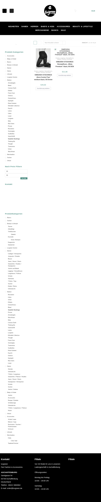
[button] (84, 464)
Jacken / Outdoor (13, 389)
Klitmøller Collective (13, 106)
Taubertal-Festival (13, 443)
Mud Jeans (11, 123)
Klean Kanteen (12, 103)
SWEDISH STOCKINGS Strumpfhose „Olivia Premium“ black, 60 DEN (65, 64)
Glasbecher (11, 245)
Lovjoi (9, 116)
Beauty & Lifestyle (83, 26)
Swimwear (11, 278)
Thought (10, 144)
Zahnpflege (11, 229)
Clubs (9, 438)
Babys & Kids (47, 26)
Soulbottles (11, 133)
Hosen (10, 410)
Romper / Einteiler (13, 400)
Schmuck (10, 429)
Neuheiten (13, 26)
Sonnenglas (11, 131)
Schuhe (10, 276)
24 (91, 42)
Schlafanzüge (12, 403)
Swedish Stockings (46, 72)
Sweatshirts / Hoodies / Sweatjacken (14, 265)
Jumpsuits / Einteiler (14, 256)
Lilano (9, 113)
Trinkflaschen (12, 231)
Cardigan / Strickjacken (14, 253)
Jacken (10, 395)
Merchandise (42, 30)
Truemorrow (11, 146)
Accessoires (63, 26)
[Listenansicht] (39, 42)
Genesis (10, 95)
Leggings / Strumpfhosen (45, 71)
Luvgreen (10, 118)
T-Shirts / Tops (12, 281)
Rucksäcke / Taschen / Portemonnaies (14, 425)
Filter (24, 178)
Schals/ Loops (12, 419)
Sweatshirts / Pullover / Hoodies (17, 376)
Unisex (9, 160)
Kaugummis (11, 242)
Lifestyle (9, 74)
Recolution (11, 128)
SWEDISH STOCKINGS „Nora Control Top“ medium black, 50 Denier (43, 77)
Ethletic (10, 90)
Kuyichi (10, 108)
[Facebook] (4, 10)
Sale (63, 30)
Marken (38, 72)
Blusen (10, 259)
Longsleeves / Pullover (14, 273)
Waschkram (11, 151)
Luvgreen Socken (12, 77)
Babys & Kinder (11, 59)
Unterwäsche (11, 288)
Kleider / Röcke (12, 286)
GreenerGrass (12, 98)
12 (89, 42)
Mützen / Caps (12, 422)
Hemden (10, 369)
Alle (94, 42)
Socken (9, 157)
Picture (10, 126)
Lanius (10, 111)
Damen (24, 26)
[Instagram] (11, 10)
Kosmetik (10, 237)
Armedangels (11, 83)
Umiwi (9, 149)
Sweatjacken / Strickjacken (16, 382)
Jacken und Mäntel (13, 268)
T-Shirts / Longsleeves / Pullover (17, 408)
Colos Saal (14, 440)
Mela (9, 121)
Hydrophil (10, 100)
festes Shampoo (15, 239)
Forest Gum (11, 93)
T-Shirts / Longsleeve (14, 374)
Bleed (9, 85)
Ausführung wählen (43, 88)
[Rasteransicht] (35, 42)
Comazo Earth (12, 88)
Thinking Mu (11, 141)
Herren (34, 26)
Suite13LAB (11, 136)
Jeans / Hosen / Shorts (14, 261)
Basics (54, 30)
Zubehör (13, 234)
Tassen (10, 226)
